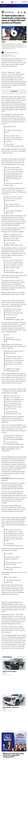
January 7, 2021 (17, 413)
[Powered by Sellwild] (23, 731)
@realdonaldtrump (9, 176)
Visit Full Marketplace (21, 656)
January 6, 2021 (20, 146)
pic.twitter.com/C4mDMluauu (16, 439)
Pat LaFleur (8, 52)
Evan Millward (15, 52)
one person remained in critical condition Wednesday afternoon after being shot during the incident (14, 107)
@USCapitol (8, 175)
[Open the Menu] (2, 2)
